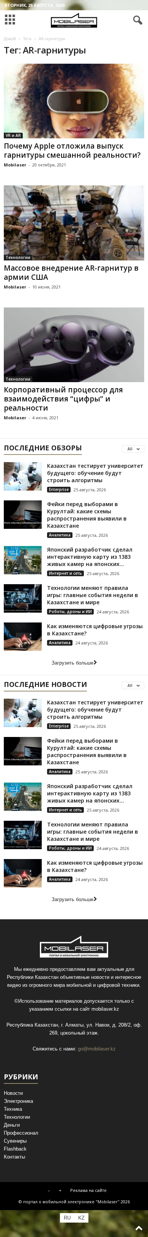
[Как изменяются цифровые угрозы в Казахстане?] (23, 636)
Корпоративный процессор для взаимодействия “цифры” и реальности (63, 399)
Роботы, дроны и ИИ (70, 611)
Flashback (15, 1149)
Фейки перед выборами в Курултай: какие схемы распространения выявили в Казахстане (87, 514)
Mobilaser (15, 165)
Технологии (18, 257)
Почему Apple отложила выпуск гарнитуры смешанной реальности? (72, 150)
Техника (13, 1109)
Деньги (12, 1125)
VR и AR (13, 135)
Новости (13, 1093)
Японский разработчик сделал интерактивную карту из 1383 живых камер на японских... (89, 557)
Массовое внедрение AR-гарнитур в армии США (71, 272)
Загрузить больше (72, 663)
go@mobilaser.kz (97, 1049)
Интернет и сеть (65, 573)
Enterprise (59, 489)
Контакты (14, 1157)
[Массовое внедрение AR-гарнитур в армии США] (74, 222)
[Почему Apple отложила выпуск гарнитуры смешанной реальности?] (74, 101)
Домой (10, 38)
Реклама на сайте (88, 1190)
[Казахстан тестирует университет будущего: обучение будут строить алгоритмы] (23, 476)
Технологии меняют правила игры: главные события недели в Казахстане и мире (92, 595)
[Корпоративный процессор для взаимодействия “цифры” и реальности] (74, 344)
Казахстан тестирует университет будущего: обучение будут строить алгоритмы (95, 473)
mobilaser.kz (105, 1009)
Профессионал (21, 1133)
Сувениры (15, 1141)
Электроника (18, 1101)
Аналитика (60, 535)
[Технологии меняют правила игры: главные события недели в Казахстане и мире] (23, 598)
